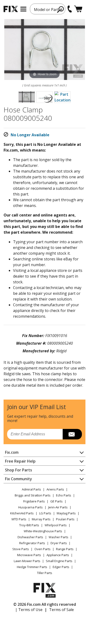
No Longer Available (30, 134)
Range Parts (65, 549)
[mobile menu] (23, 9)
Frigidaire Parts (34, 501)
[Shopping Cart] (78, 8)
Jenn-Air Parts (58, 507)
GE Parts (56, 501)
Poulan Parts (65, 519)
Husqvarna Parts (30, 507)
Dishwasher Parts (30, 537)
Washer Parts (58, 537)
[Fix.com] (11, 9)
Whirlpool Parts (56, 525)
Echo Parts (63, 495)
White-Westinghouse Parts (43, 531)
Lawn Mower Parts (27, 561)
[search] (61, 9)
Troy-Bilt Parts (29, 525)
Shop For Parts (18, 470)
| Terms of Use (28, 609)
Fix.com (12, 452)
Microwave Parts (29, 555)
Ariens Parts (55, 489)
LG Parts (45, 513)
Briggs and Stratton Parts (33, 495)
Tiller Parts (44, 573)
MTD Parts (19, 519)
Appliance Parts (58, 555)
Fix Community (18, 478)
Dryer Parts (59, 543)
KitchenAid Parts (22, 513)
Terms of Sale (61, 609)
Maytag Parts (66, 513)
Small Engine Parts (59, 561)
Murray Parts (41, 519)
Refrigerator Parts (32, 543)
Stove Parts (20, 549)
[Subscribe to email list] (72, 434)
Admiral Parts (31, 489)
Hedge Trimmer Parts (32, 567)
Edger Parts (61, 567)
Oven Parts (42, 549)
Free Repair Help (20, 461)
